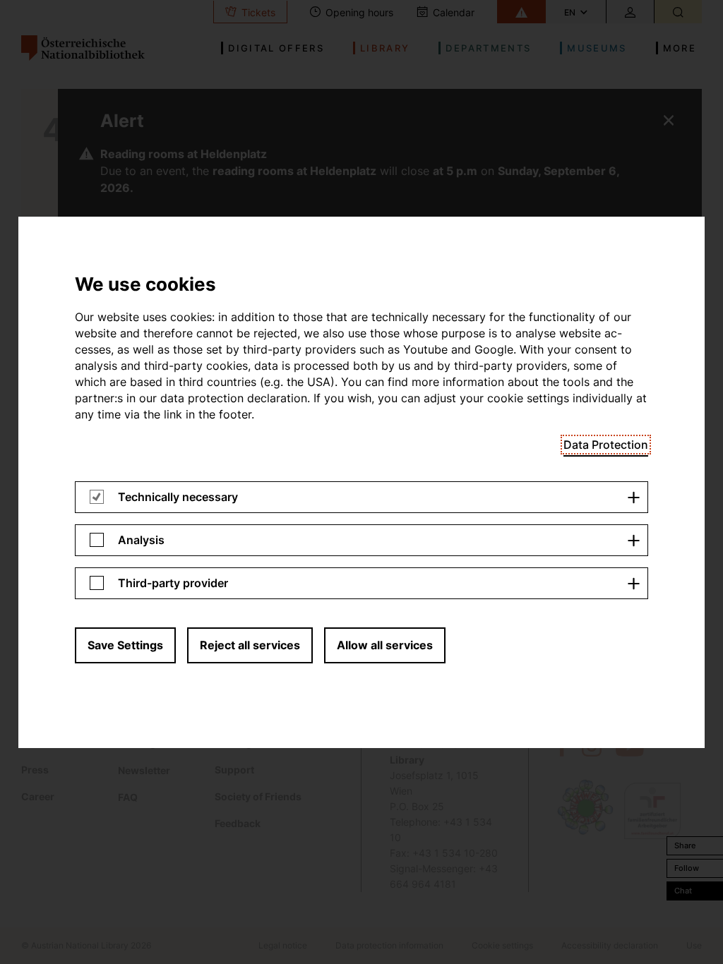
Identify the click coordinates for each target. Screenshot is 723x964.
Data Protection (605, 445)
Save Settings (125, 645)
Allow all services (385, 645)
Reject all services (250, 645)
